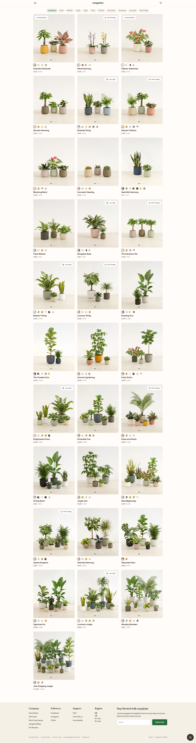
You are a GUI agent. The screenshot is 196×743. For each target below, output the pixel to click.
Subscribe (159, 722)
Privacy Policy (34, 737)
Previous (32, 38)
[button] (34, 65)
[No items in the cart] (161, 3)
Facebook (55, 713)
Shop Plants (33, 713)
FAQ (74, 713)
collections (52, 10)
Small (61, 10)
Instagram (55, 717)
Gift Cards (33, 717)
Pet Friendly (144, 10)
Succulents (111, 10)
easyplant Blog (35, 724)
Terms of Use (56, 737)
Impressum (85, 737)
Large (78, 10)
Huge (85, 10)
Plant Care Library (36, 720)
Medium (69, 10)
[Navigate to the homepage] (98, 3)
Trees (93, 10)
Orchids (101, 10)
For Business (33, 727)
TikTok (53, 720)
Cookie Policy (45, 737)
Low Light (132, 10)
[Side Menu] (35, 3)
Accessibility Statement (72, 737)
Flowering (122, 10)
